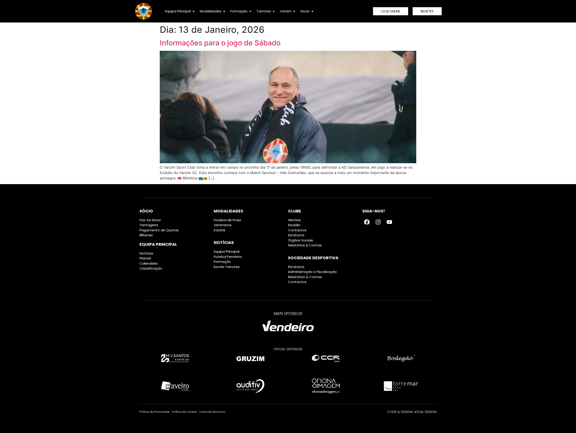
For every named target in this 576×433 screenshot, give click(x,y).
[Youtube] (389, 222)
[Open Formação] (250, 11)
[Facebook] (366, 222)
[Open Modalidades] (224, 11)
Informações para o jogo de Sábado (220, 42)
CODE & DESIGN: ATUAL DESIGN (411, 411)
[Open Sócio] (312, 11)
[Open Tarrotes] (273, 11)
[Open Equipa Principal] (193, 11)
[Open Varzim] (294, 11)
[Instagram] (378, 222)
